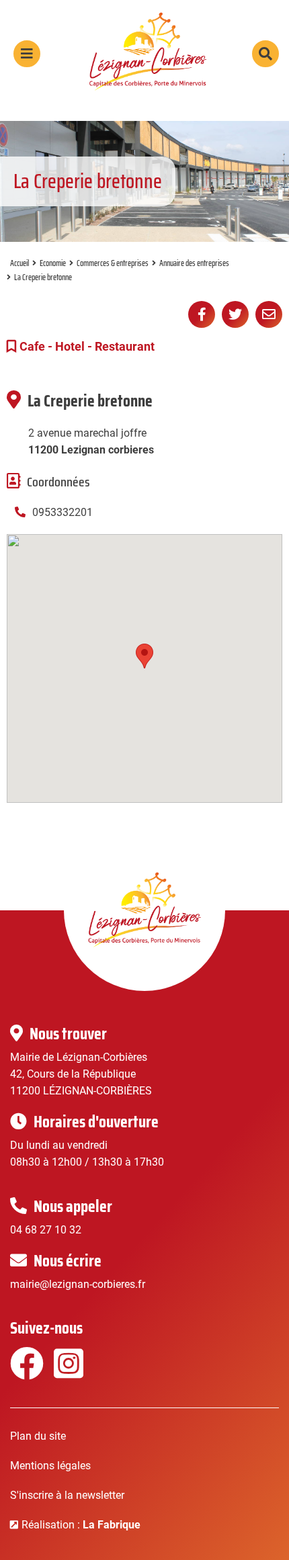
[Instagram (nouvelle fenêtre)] (69, 1372)
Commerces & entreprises (113, 263)
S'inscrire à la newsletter (67, 1495)
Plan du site (38, 1436)
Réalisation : (81, 1524)
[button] (144, 656)
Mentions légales (50, 1465)
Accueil (19, 263)
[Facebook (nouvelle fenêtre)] (25, 1372)
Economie (53, 263)
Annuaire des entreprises (194, 263)
